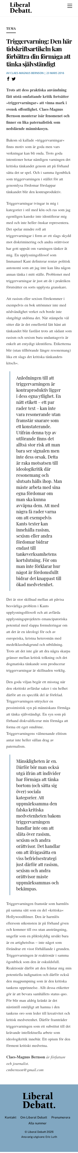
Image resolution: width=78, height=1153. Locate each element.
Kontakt (10, 1117)
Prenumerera (60, 1117)
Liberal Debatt (37, 1131)
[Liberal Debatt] (21, 11)
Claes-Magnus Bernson (27, 73)
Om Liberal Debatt (33, 1117)
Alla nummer (37, 1123)
